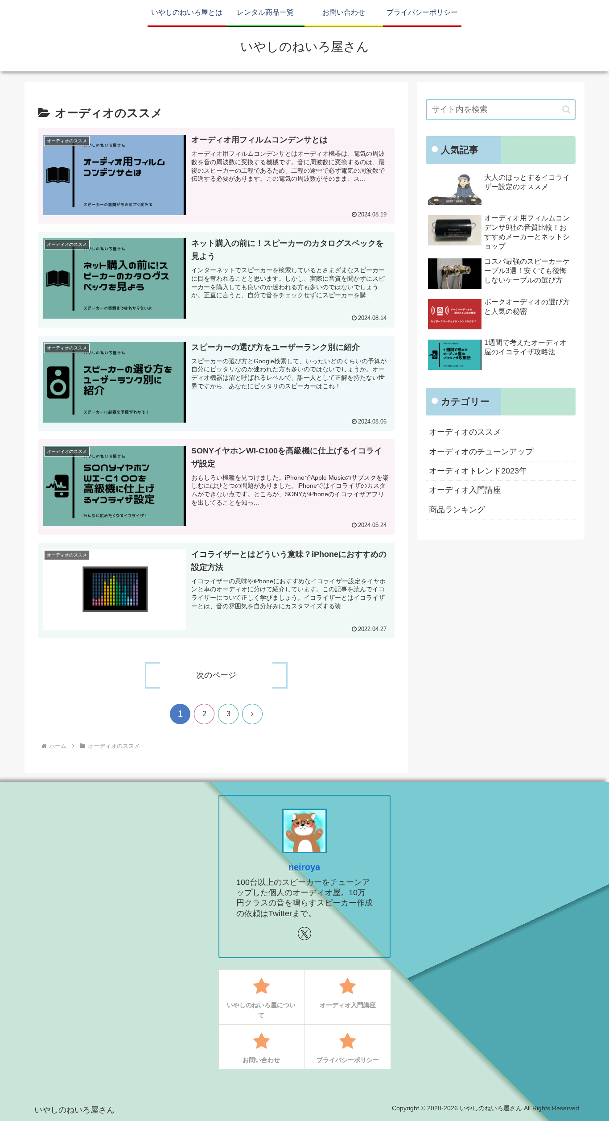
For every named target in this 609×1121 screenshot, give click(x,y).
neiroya (304, 867)
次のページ (216, 675)
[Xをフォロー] (304, 933)
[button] (566, 109)
